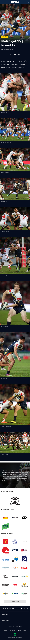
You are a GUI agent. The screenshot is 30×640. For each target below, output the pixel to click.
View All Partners (15, 601)
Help (10, 630)
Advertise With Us (22, 630)
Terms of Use (11, 626)
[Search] (28, 2)
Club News (4, 37)
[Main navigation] (2, 2)
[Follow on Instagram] (27, 608)
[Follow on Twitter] (24, 608)
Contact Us (14, 630)
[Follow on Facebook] (21, 608)
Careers (5, 630)
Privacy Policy (19, 626)
